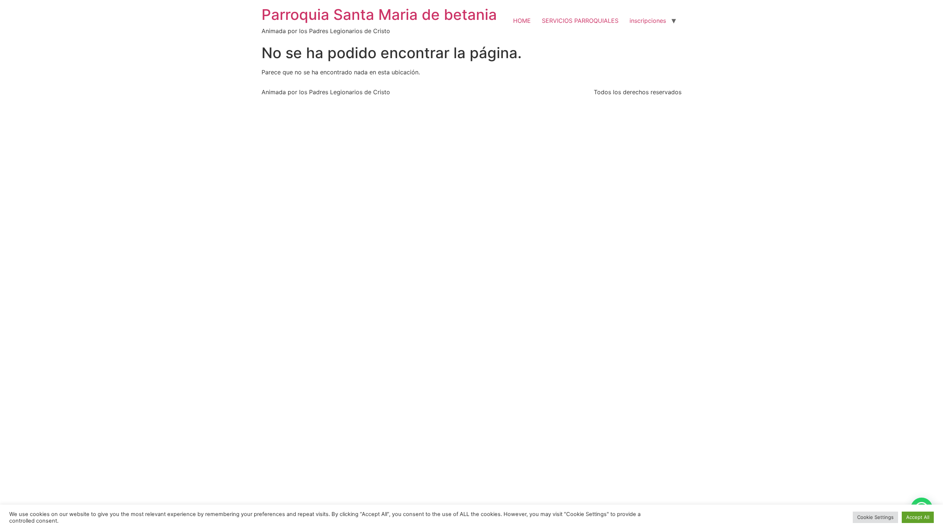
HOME (522, 20)
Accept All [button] (917, 517)
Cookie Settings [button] (875, 517)
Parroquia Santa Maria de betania (379, 15)
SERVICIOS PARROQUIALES (580, 20)
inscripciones (648, 20)
